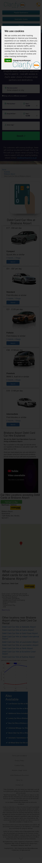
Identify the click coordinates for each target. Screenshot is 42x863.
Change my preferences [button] (22, 60)
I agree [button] (8, 60)
